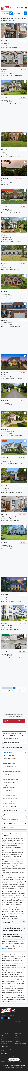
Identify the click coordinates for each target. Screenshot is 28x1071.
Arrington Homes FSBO (9, 761)
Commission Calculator (6, 1041)
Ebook (16, 1037)
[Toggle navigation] (26, 8)
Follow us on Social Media (8, 1015)
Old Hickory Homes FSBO (10, 793)
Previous (6, 688)
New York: (4, 1053)
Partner (2, 1028)
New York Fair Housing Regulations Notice (11, 1056)
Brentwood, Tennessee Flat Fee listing (14, 863)
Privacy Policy (18, 1026)
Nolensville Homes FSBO (9, 758)
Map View (15, 1059)
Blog (2, 1035)
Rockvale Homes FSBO (9, 803)
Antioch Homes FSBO (8, 769)
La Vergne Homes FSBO (9, 766)
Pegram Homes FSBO (9, 777)
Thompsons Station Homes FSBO (12, 771)
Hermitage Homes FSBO (9, 782)
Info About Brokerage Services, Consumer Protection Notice (14, 1049)
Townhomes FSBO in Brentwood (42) (13, 736)
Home (2, 1024)
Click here (5, 948)
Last (18, 690)
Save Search (11, 20)
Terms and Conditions (20, 1024)
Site (2, 1021)
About (2, 1037)
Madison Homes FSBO (9, 787)
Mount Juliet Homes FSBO (10, 806)
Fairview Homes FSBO (9, 795)
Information (4, 1033)
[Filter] (25, 13)
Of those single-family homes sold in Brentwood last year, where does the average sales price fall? (13, 928)
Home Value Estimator (20, 1043)
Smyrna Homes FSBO (8, 774)
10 (15, 690)
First (11, 688)
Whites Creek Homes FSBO (10, 798)
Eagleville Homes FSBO (9, 790)
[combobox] (18, 13)
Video (16, 1039)
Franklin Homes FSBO (8, 755)
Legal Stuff (18, 1021)
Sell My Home (4, 1026)
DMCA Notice (18, 1028)
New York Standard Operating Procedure (11, 1061)
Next (22, 690)
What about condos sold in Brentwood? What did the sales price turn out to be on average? (12, 936)
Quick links (18, 1033)
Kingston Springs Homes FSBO (11, 801)
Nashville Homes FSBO (9, 763)
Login (16, 1035)
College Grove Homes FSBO (10, 779)
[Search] (11, 13)
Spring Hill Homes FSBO (9, 785)
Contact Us (17, 1041)
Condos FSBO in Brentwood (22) (12, 733)
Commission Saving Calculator (15, 721)
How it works (4, 1043)
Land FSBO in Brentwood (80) (11, 738)
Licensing (17, 1030)
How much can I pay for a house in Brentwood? (12, 921)
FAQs (2, 1039)
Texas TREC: (4, 1047)
